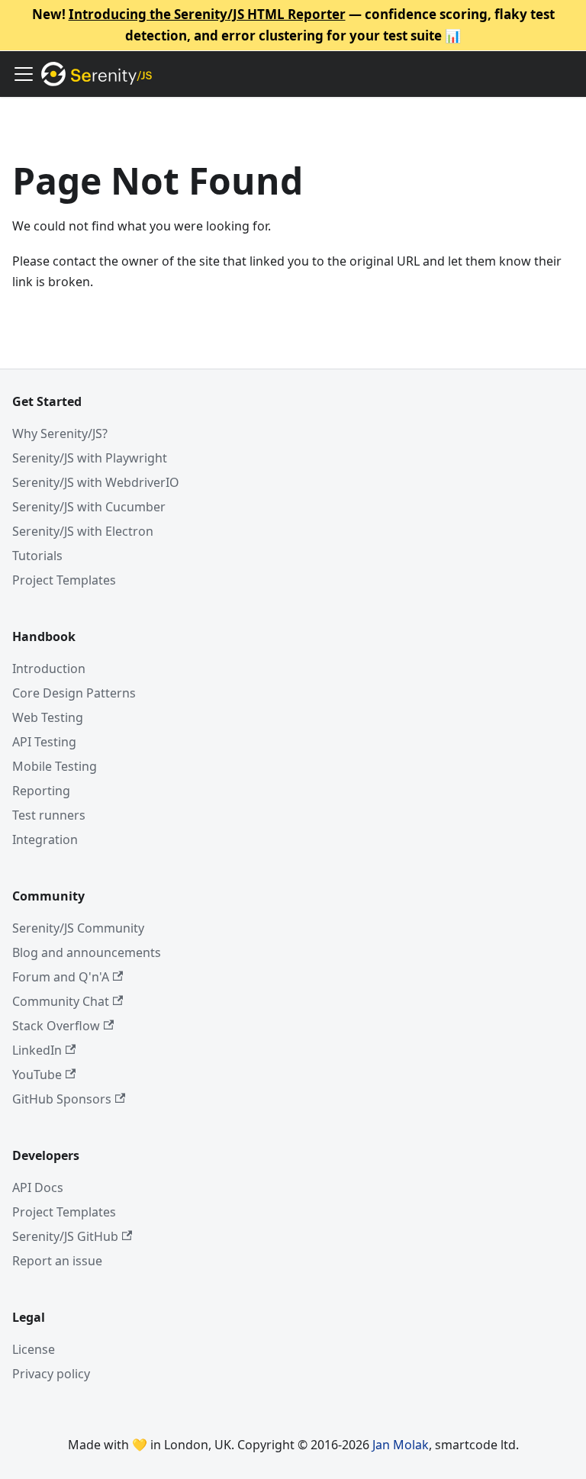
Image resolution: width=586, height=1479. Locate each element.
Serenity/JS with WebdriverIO (95, 482)
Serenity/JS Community (78, 928)
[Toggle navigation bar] (23, 74)
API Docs (37, 1187)
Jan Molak (400, 1444)
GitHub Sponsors (61, 1099)
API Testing (44, 741)
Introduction (48, 668)
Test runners (48, 815)
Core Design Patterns (74, 693)
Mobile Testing (54, 766)
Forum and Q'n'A (60, 976)
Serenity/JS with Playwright (89, 458)
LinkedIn (37, 1050)
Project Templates (64, 580)
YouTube (37, 1074)
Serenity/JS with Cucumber (89, 506)
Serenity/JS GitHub (65, 1236)
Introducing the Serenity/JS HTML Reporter (207, 14)
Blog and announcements (86, 952)
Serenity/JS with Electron (82, 531)
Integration (45, 839)
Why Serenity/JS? (60, 433)
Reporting (41, 790)
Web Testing (47, 717)
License (33, 1349)
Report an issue (57, 1260)
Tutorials (37, 555)
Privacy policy (51, 1373)
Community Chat (60, 1001)
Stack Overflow (56, 1025)
